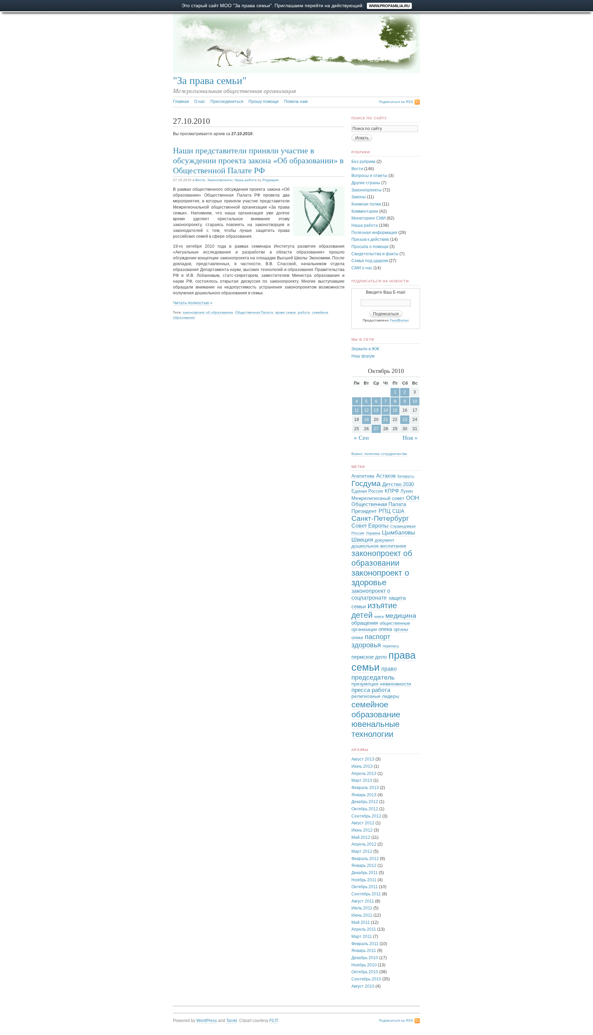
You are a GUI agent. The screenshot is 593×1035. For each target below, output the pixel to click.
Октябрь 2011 (364, 886)
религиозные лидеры (375, 696)
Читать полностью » (192, 303)
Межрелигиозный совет (377, 498)
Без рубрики (363, 161)
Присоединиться (226, 101)
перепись (391, 646)
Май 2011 (360, 922)
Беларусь (405, 476)
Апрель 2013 (363, 773)
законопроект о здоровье (380, 577)
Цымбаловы (398, 532)
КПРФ (392, 491)
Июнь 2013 (362, 766)
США (398, 511)
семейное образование (375, 709)
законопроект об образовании (208, 312)
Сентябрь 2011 (366, 894)
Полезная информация (374, 232)
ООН (412, 497)
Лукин (406, 491)
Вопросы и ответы (369, 175)
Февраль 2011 (365, 943)
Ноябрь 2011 (363, 880)
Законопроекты (219, 180)
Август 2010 (362, 986)
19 (366, 419)
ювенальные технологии (375, 729)
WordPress (206, 1020)
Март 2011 (361, 936)
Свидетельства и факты (374, 253)
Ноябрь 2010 (364, 965)
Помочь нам (295, 101)
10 (414, 401)
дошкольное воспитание (378, 546)
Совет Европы (369, 526)
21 (385, 419)
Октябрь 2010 (364, 971)
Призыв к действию (370, 239)
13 (376, 410)
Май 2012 (360, 837)
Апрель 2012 (363, 844)
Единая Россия (367, 491)
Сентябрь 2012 (366, 816)
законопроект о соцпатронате (370, 594)
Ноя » (410, 437)
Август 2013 (362, 759)
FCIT (273, 1020)
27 (376, 428)
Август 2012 (362, 823)
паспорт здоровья (370, 641)
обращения (364, 623)
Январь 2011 (363, 950)
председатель (373, 677)
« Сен (361, 437)
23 (405, 419)
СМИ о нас (361, 268)
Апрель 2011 (363, 929)
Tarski (231, 1020)
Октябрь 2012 (364, 809)
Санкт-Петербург (380, 518)
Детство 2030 (398, 484)
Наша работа (245, 180)
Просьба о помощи (369, 246)
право (389, 669)
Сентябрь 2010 (366, 979)
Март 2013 (361, 780)
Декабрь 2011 (364, 872)
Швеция (362, 539)
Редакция (270, 180)
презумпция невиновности (381, 683)
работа (304, 312)
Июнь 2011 (361, 915)
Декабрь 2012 (364, 801)
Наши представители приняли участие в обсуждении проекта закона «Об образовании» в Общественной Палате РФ (258, 160)
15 (395, 410)
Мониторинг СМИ (368, 218)
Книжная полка (366, 204)
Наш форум (362, 356)
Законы (358, 197)
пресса (360, 690)
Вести (200, 180)
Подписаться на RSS (396, 102)
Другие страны (365, 182)
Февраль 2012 (365, 858)
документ (384, 540)
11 (356, 410)
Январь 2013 (363, 794)
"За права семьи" (209, 80)
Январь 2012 (363, 865)
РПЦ (385, 511)
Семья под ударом (369, 260)
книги (379, 616)
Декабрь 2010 (364, 957)
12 (366, 410)
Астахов (386, 476)
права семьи (285, 312)
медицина (400, 615)
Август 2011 (362, 901)
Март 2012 (361, 851)
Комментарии (364, 211)
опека (385, 629)
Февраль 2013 (365, 787)
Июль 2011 (361, 908)
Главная (181, 101)
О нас (199, 101)
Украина (373, 533)
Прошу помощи (263, 101)
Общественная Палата (254, 312)
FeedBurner (399, 320)
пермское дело (369, 657)
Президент (364, 511)
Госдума (366, 483)
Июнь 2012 (362, 830)
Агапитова (362, 476)
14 (385, 410)
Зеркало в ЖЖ (365, 348)
